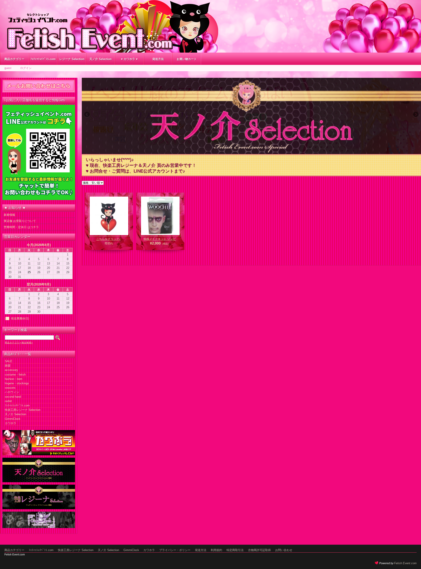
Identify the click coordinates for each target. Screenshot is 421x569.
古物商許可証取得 (259, 550)
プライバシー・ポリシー (175, 550)
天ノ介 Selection (100, 59)
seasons (10, 387)
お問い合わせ (283, 550)
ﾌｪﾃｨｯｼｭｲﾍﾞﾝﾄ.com (43, 59)
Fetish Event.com (405, 563)
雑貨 (8, 365)
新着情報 (9, 214)
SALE (8, 361)
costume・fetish (15, 374)
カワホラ (10, 423)
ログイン (26, 68)
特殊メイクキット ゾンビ (160, 239)
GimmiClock (12, 418)
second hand (13, 396)
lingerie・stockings (17, 383)
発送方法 (158, 59)
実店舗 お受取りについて (20, 221)
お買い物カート (187, 59)
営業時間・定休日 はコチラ (21, 227)
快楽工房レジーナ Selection (22, 409)
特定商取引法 (235, 550)
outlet (8, 401)
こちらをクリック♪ (108, 239)
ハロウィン (12, 392)
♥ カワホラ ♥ (129, 59)
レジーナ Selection (71, 59)
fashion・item (13, 379)
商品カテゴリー (14, 59)
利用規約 (216, 550)
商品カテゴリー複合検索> (19, 342)
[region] (251, 116)
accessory (11, 370)
